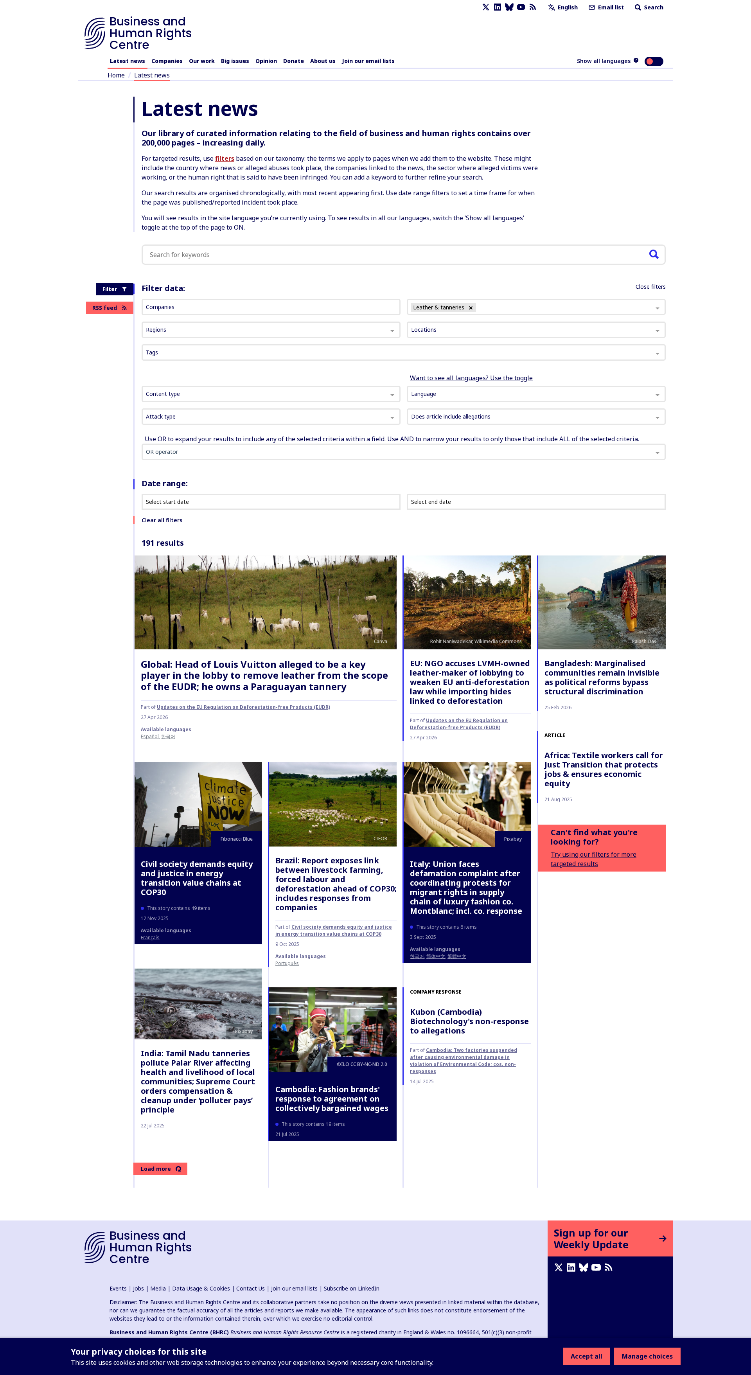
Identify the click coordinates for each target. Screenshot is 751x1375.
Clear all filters (162, 520)
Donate (293, 61)
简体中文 (435, 956)
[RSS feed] (532, 7)
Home (116, 75)
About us (323, 61)
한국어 (168, 736)
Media (158, 1288)
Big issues (235, 61)
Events (118, 1288)
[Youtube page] (521, 7)
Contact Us (250, 1288)
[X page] (485, 7)
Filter (109, 289)
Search (653, 7)
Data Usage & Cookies (201, 1288)
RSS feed (104, 307)
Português (287, 963)
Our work (202, 61)
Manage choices (647, 1356)
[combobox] (271, 394)
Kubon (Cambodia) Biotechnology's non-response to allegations (469, 1021)
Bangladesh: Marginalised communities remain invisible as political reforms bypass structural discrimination (601, 677)
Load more (156, 1168)
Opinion (266, 61)
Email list (610, 7)
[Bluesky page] (509, 7)
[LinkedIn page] (497, 7)
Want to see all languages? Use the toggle (471, 378)
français (150, 937)
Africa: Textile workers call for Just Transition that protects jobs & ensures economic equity (603, 769)
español (150, 736)
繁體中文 (456, 956)
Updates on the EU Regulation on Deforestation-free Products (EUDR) (243, 707)
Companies (167, 61)
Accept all (586, 1356)
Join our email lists (368, 61)
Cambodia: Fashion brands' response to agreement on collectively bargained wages (331, 1098)
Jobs (138, 1288)
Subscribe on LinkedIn (351, 1288)
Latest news (127, 61)
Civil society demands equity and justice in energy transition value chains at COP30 (197, 878)
